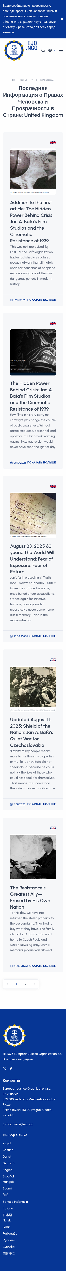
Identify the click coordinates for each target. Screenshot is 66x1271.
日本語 (7, 1215)
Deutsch (8, 1163)
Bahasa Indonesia (15, 1202)
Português (10, 1233)
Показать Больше (41, 300)
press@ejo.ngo (23, 1124)
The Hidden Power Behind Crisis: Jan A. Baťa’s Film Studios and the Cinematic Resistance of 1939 (31, 396)
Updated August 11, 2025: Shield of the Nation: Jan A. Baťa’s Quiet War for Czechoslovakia (31, 732)
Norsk (7, 1220)
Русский (9, 1240)
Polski (6, 1227)
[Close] (61, 19)
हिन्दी (5, 1195)
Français (8, 1182)
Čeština (8, 1150)
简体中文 (9, 1253)
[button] (51, 50)
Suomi (7, 1188)
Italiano (8, 1208)
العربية (7, 1143)
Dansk (7, 1156)
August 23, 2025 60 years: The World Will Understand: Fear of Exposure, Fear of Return (32, 558)
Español (8, 1176)
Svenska (8, 1247)
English (7, 1170)
